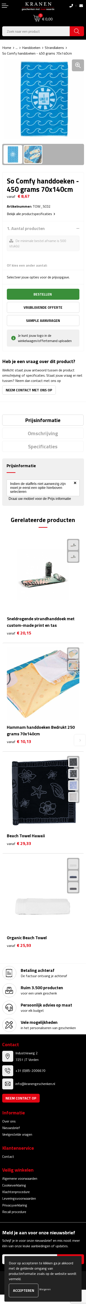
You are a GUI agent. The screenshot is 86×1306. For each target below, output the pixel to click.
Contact (8, 1156)
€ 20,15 (19, 633)
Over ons (9, 1121)
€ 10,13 (19, 742)
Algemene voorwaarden (19, 1178)
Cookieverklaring (14, 1185)
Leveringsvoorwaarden (19, 1198)
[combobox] (36, 31)
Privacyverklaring (14, 1205)
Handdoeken (31, 47)
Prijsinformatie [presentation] (42, 420)
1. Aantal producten (26, 228)
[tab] (43, 420)
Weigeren (45, 1289)
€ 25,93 (19, 945)
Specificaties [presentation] (43, 446)
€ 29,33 (19, 843)
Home (6, 47)
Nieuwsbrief (11, 1127)
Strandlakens (54, 47)
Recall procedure (14, 1211)
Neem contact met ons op (29, 390)
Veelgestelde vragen (17, 1134)
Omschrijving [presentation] (43, 433)
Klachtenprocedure (16, 1191)
